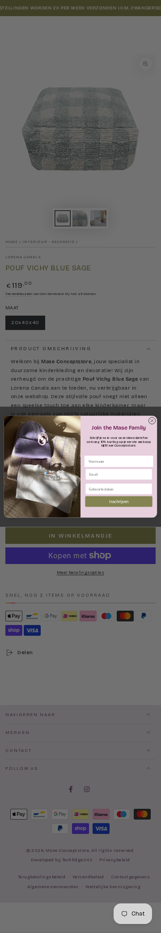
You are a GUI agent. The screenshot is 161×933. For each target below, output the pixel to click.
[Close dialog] (151, 420)
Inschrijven (118, 501)
